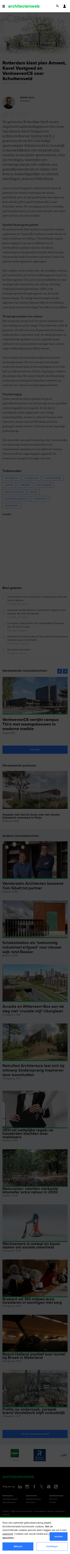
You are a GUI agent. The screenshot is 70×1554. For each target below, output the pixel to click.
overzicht (7, 1534)
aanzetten (8, 1537)
